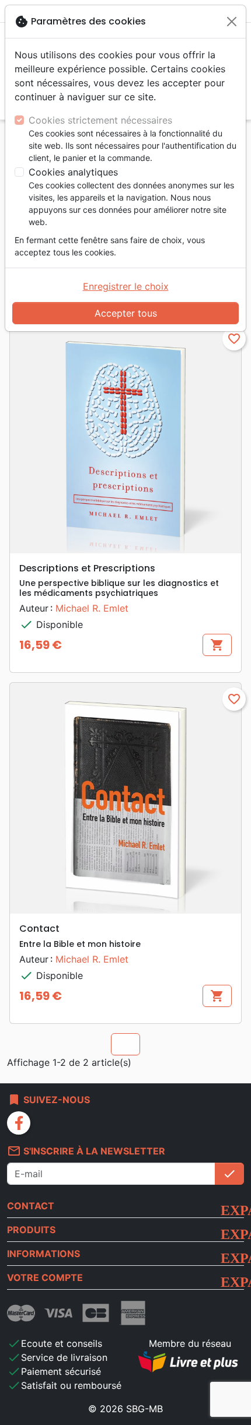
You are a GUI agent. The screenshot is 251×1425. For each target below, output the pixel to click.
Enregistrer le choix (126, 286)
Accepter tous (126, 313)
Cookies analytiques (73, 172)
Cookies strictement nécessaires (100, 120)
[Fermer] (231, 21)
